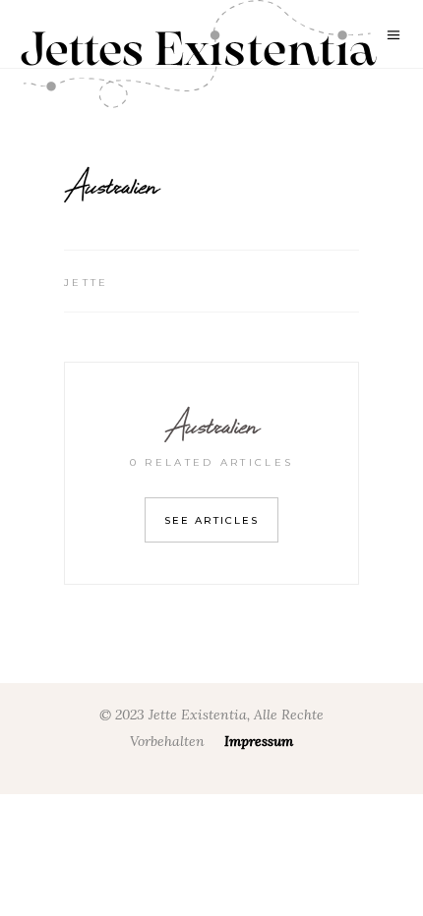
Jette (86, 282)
